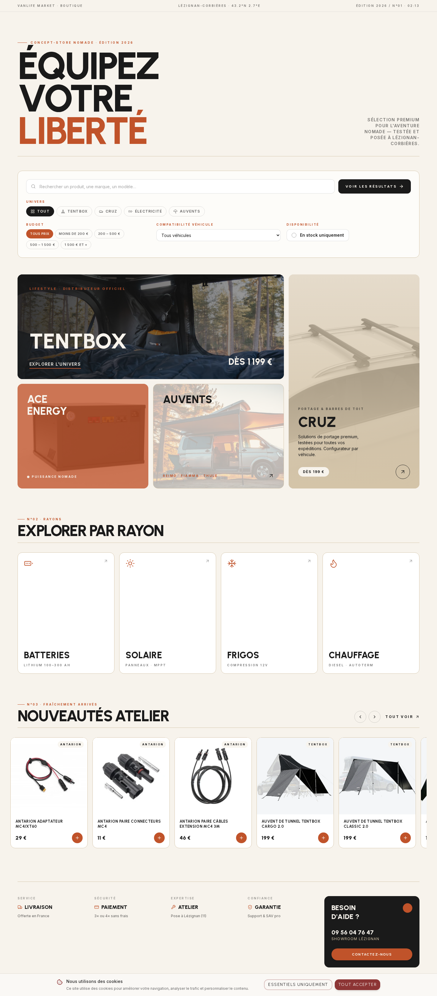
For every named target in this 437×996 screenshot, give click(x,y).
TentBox (77, 211)
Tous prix (39, 234)
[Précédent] (360, 717)
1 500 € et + (76, 245)
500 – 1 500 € (42, 245)
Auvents (190, 211)
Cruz (111, 211)
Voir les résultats (371, 186)
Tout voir (399, 716)
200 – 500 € (109, 234)
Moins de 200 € (74, 234)
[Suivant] (375, 717)
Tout (43, 211)
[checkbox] (294, 235)
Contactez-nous (372, 954)
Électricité (148, 211)
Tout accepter (357, 984)
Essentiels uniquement (298, 984)
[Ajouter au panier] (77, 837)
